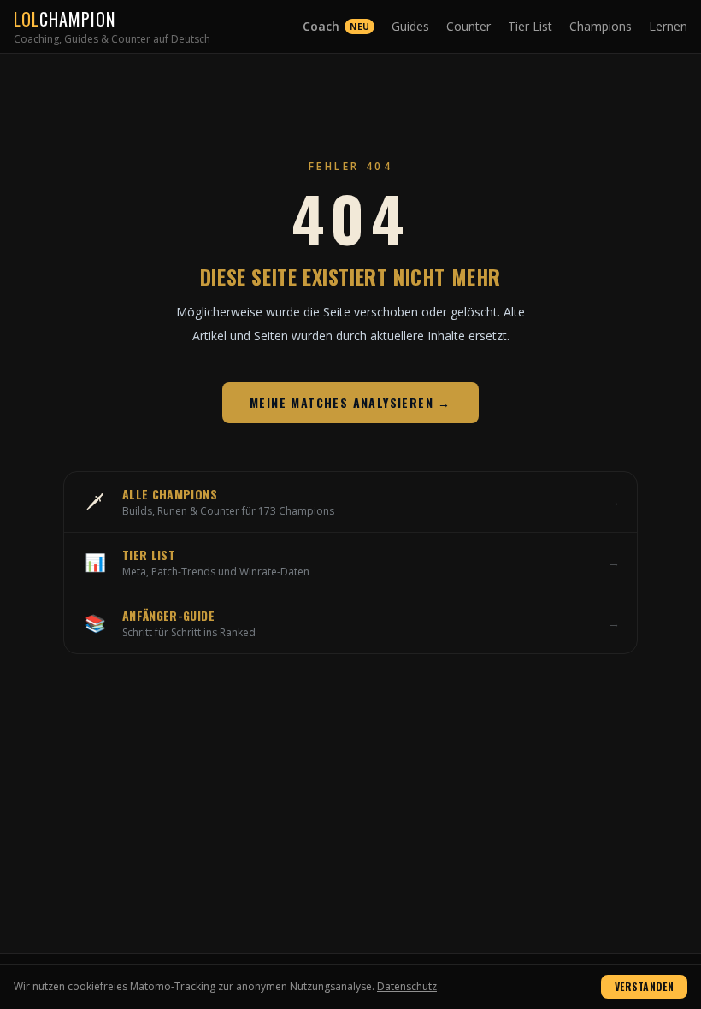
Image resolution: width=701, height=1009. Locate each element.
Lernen (668, 26)
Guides (410, 26)
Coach (336, 26)
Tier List (530, 26)
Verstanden (644, 986)
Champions (600, 26)
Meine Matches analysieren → (350, 402)
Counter (468, 26)
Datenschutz (407, 986)
